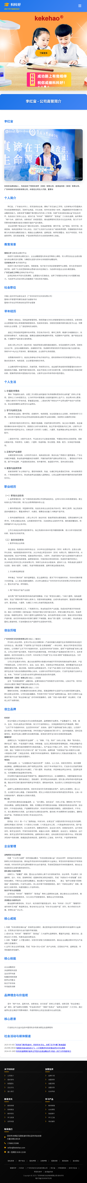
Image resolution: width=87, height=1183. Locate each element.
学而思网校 (62, 1168)
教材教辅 (51, 1105)
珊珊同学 (13, 1168)
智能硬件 (51, 1113)
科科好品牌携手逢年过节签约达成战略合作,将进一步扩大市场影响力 (43, 1051)
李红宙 (53, 1168)
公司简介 (10, 1075)
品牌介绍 (51, 1075)
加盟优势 (51, 1087)
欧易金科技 (49, 1172)
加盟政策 (51, 1079)
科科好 (21, 1168)
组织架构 (10, 1079)
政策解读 (10, 1109)
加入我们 (10, 1091)
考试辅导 (51, 1121)
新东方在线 (73, 1168)
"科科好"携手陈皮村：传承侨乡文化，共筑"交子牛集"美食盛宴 (40, 1044)
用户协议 (22, 1161)
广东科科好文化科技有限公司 (37, 1168)
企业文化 (10, 1087)
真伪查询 (65, 1161)
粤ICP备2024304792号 (43, 1178)
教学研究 (10, 1113)
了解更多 (43, 53)
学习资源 (10, 1117)
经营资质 (54, 1161)
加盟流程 (51, 1083)
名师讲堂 (10, 1121)
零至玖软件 (38, 1172)
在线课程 (51, 1109)
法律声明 (43, 1161)
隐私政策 (11, 1161)
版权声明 (32, 1161)
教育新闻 (10, 1105)
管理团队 (10, 1083)
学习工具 (51, 1117)
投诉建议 (76, 1161)
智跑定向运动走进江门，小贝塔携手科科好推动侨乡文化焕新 (40, 1048)
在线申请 (51, 1091)
